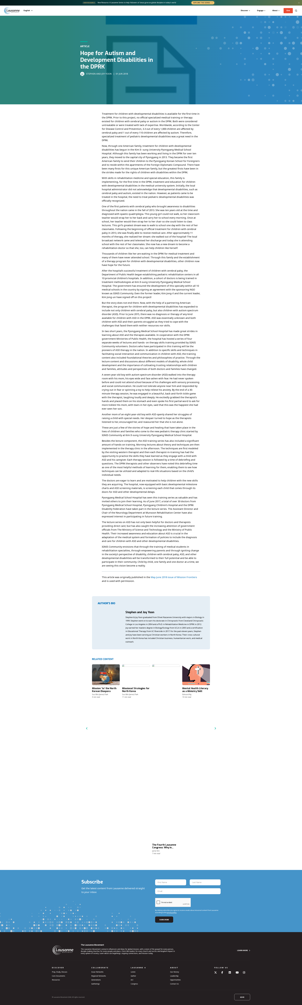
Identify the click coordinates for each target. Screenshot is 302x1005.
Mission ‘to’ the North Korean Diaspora (104, 690)
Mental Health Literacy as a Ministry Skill (195, 690)
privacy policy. (172, 912)
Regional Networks (98, 976)
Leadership (174, 976)
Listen (133, 972)
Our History (174, 972)
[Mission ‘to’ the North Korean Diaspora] (106, 674)
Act (132, 980)
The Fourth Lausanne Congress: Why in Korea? (164, 847)
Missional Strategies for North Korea (135, 690)
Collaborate (100, 967)
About (275, 10)
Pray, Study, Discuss (59, 972)
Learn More (242, 950)
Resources (56, 980)
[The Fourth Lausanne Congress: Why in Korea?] (166, 753)
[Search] (296, 10)
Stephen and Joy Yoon (140, 612)
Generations (96, 980)
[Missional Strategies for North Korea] (136, 674)
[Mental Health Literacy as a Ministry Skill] (196, 674)
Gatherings (95, 984)
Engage (260, 10)
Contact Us (174, 984)
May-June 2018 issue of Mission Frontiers (174, 577)
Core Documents (58, 976)
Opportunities (175, 980)
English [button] (27, 10)
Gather (133, 976)
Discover (244, 10)
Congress (134, 984)
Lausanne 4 (138, 967)
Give (288, 10)
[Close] (299, 2)
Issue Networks (97, 972)
